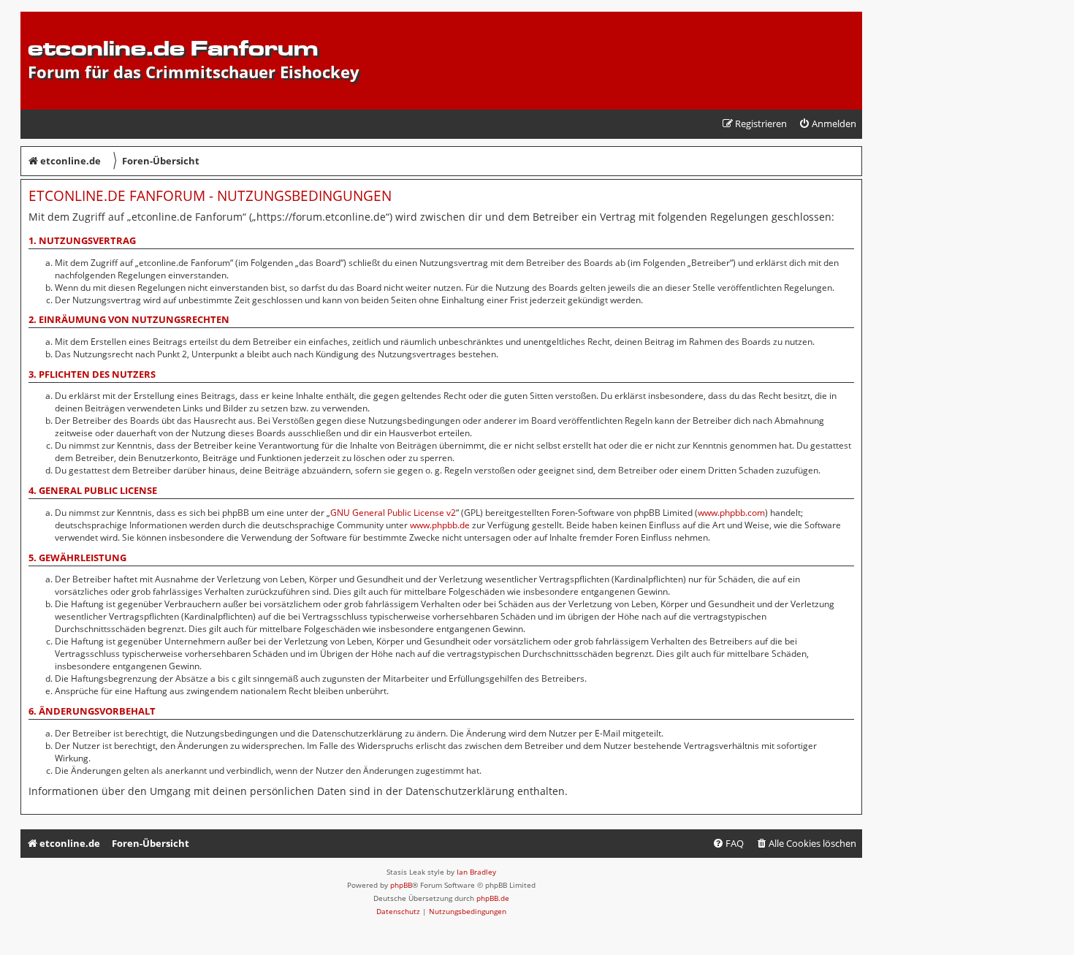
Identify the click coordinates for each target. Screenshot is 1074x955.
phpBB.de (492, 898)
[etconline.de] (36, 19)
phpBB (401, 885)
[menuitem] (827, 124)
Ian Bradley (476, 872)
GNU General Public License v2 (393, 512)
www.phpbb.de (440, 525)
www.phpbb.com (731, 512)
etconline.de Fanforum (173, 48)
